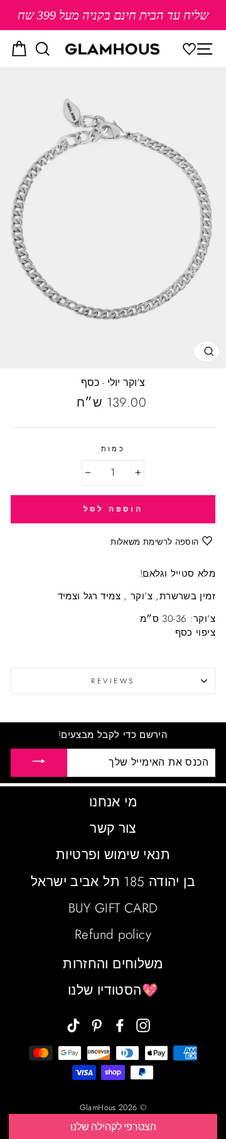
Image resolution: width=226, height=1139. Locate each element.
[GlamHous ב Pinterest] (97, 1024)
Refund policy (113, 934)
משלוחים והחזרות (113, 964)
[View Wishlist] (192, 49)
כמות (113, 449)
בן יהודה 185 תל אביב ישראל (113, 881)
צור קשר (113, 828)
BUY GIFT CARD (113, 908)
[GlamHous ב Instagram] (143, 1024)
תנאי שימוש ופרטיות (113, 854)
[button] (113, 1126)
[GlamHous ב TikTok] (73, 1024)
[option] (113, 15)
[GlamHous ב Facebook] (120, 1024)
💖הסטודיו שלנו (113, 990)
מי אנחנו (113, 802)
